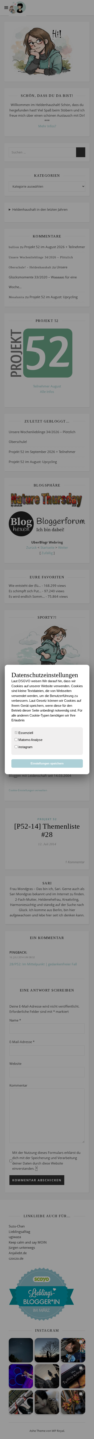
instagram (25, 747)
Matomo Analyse (29, 740)
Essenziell (25, 733)
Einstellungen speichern (47, 763)
